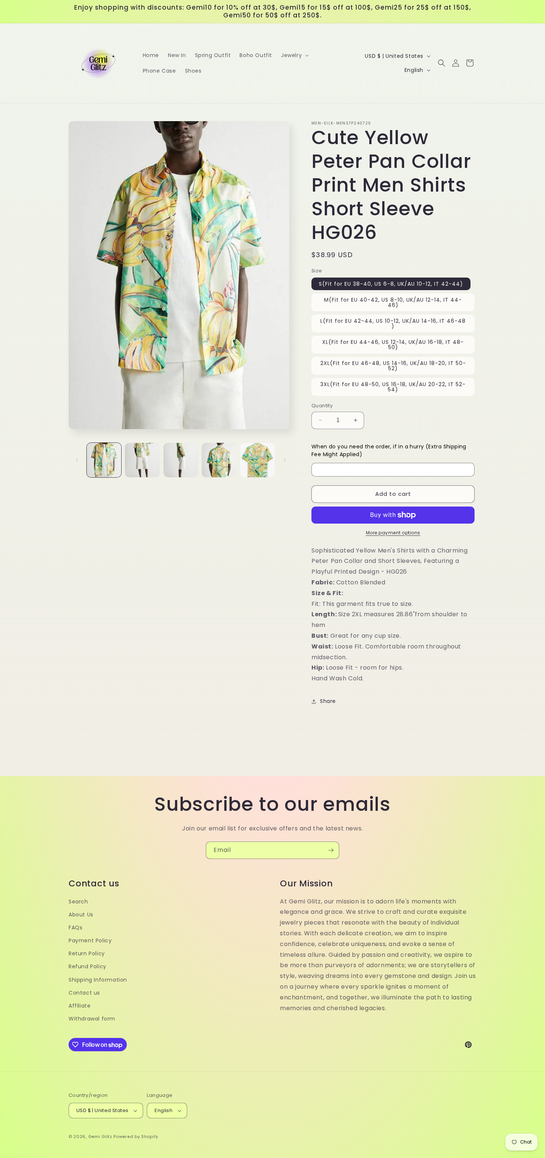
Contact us (84, 992)
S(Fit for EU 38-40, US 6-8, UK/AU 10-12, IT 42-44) (391, 284)
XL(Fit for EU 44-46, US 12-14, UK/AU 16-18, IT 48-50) (393, 344)
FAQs (75, 927)
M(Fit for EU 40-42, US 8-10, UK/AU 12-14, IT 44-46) (393, 302)
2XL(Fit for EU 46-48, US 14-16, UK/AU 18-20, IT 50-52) (393, 365)
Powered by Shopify (135, 1136)
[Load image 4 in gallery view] (219, 460)
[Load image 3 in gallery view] (181, 460)
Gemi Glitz (100, 1136)
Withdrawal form (92, 1018)
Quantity (322, 405)
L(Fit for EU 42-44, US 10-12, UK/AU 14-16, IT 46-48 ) (393, 323)
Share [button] (328, 701)
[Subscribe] (331, 850)
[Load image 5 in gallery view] (257, 460)
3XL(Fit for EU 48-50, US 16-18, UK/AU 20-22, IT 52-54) (393, 387)
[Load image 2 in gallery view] (142, 460)
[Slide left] (77, 460)
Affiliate (79, 1005)
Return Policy (87, 953)
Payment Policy (90, 940)
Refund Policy (87, 966)
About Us (81, 914)
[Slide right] (285, 460)
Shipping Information (98, 979)
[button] (294, 55)
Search (78, 901)
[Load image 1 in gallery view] (104, 460)
